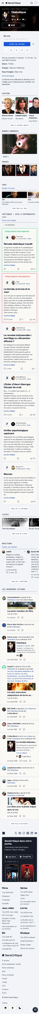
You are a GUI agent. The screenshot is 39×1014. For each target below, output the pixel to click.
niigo (9, 780)
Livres (23, 908)
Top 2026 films (7, 892)
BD (3, 933)
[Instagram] (24, 834)
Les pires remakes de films (17, 681)
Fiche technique (8, 76)
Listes (5, 514)
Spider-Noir (24, 895)
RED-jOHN (11, 709)
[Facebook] (20, 834)
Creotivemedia (21, 423)
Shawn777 (19, 467)
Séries (23, 888)
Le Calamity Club (26, 916)
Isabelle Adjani (21, 116)
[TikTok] (28, 834)
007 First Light (7, 915)
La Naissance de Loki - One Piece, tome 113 (10, 944)
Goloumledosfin (13, 597)
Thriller (18, 9)
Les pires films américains (21, 679)
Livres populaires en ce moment (28, 927)
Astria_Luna (12, 637)
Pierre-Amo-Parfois (15, 624)
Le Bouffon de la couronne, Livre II (27, 921)
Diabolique (25, 9)
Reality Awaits (25, 945)
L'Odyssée (6, 900)
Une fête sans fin (8, 940)
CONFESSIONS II (27, 941)
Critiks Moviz (20, 328)
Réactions (7, 543)
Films (12, 9)
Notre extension (8, 968)
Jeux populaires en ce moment (9, 927)
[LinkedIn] (32, 834)
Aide (3, 971)
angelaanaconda (14, 768)
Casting (6, 93)
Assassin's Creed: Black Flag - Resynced (8, 920)
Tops (4, 185)
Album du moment (27, 948)
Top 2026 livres (26, 912)
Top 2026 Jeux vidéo (10, 912)
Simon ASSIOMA (13, 724)
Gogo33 (10, 666)
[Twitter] (16, 834)
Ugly (17, 281)
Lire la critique (9, 265)
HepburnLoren (13, 793)
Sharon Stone (7, 116)
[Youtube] (36, 834)
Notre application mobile (11, 964)
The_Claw (19, 236)
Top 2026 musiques (27, 937)
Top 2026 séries (26, 892)
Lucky (22, 898)
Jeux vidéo (8, 908)
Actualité (5, 903)
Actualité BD (6, 949)
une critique (28, 709)
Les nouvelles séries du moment (28, 903)
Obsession (6, 896)
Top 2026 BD (7, 937)
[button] (35, 3)
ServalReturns (21, 377)
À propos (5, 960)
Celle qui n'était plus (16, 68)
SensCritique (6, 9)
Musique (25, 933)
